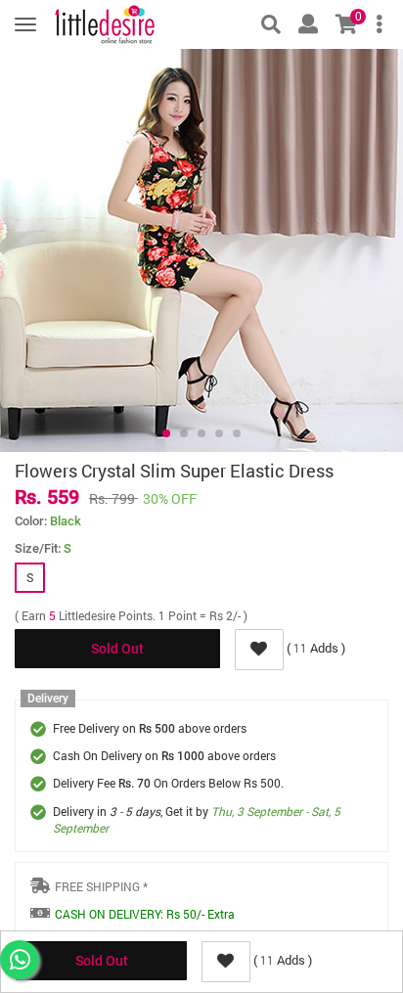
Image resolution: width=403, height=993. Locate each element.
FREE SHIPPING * (101, 886)
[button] (166, 433)
